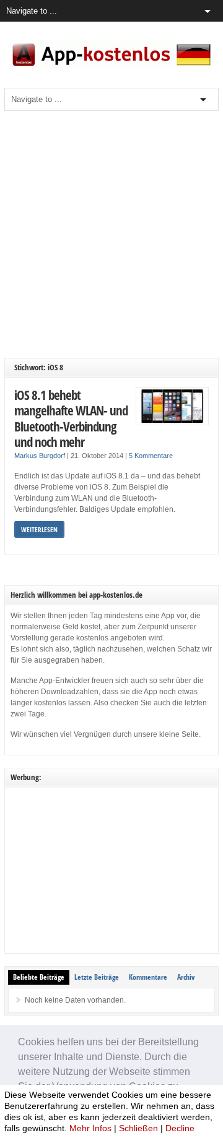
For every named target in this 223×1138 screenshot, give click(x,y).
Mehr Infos (90, 1128)
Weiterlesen (39, 529)
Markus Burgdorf (39, 455)
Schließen (138, 1128)
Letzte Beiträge (96, 977)
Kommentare (148, 977)
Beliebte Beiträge (38, 977)
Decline (180, 1128)
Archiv (186, 977)
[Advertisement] (111, 234)
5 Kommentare (151, 455)
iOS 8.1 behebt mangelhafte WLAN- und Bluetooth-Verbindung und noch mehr (71, 418)
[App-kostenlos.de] (111, 66)
